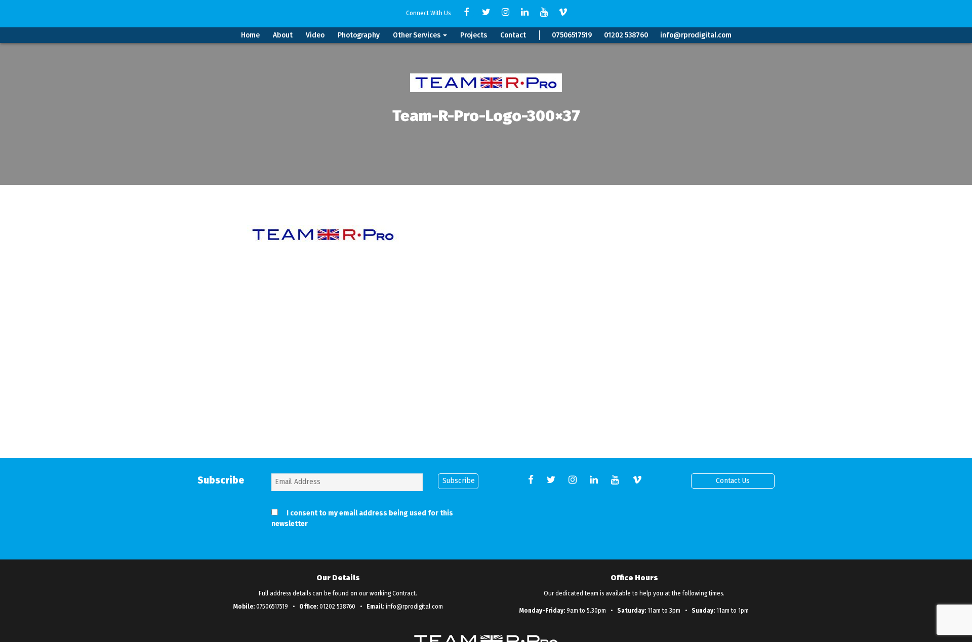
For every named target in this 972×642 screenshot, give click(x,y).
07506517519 (572, 35)
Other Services (417, 35)
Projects (473, 35)
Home (250, 35)
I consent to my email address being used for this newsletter (362, 518)
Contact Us (733, 480)
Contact (513, 35)
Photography (359, 35)
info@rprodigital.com (696, 35)
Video (315, 35)
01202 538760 (626, 35)
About (283, 35)
